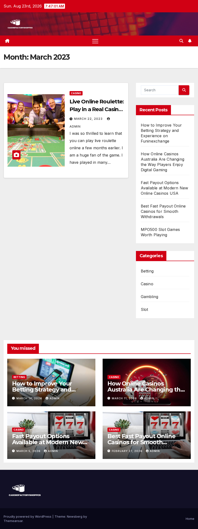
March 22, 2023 (89, 119)
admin (55, 398)
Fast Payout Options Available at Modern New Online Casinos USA (164, 188)
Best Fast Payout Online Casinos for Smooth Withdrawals (163, 211)
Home (190, 519)
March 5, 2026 (29, 451)
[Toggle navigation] (95, 41)
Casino (76, 93)
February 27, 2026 (127, 451)
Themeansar (13, 521)
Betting (147, 271)
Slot (144, 309)
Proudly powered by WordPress (28, 516)
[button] (181, 40)
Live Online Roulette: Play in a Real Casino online (97, 109)
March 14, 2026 (29, 398)
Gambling (149, 296)
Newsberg (74, 516)
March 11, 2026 (125, 398)
